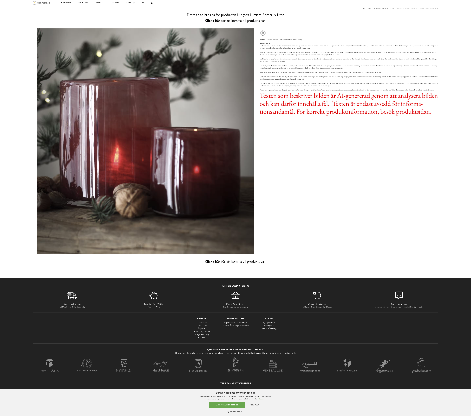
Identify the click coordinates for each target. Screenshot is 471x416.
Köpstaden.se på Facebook (235, 322)
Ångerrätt (202, 328)
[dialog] (235, 402)
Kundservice (201, 322)
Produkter (66, 3)
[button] (235, 411)
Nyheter (115, 3)
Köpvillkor (202, 325)
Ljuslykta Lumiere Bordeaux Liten (260, 15)
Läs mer (261, 399)
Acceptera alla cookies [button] (227, 405)
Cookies (202, 337)
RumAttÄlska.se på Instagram (235, 325)
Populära (100, 3)
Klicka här (212, 21)
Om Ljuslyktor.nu (202, 331)
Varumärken (83, 3)
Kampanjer (131, 3)
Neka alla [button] (254, 405)
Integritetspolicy (202, 334)
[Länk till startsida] (364, 8)
